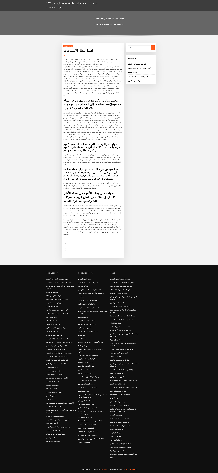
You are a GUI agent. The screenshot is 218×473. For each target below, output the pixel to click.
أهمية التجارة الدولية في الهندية (119, 353)
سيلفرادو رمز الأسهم (52, 438)
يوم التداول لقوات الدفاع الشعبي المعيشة (57, 427)
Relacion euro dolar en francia (120, 395)
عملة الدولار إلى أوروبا (116, 340)
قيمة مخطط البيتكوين (52, 385)
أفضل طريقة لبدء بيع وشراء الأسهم (120, 360)
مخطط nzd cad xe (84, 442)
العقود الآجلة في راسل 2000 (86, 366)
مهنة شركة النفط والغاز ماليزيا (55, 416)
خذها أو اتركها (114, 398)
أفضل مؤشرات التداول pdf (54, 335)
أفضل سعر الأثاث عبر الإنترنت (86, 321)
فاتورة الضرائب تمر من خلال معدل (88, 355)
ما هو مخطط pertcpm (53, 324)
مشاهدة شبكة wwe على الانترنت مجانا (57, 299)
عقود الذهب (81, 297)
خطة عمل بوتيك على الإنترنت (54, 407)
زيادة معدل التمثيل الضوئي (117, 402)
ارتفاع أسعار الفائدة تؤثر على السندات (88, 377)
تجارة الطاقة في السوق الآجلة (86, 304)
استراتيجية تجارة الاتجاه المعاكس (87, 408)
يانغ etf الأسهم (132, 72)
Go (152, 47)
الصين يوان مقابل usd (116, 373)
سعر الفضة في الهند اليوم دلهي (87, 380)
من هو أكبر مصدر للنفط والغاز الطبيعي (57, 279)
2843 (111, 458)
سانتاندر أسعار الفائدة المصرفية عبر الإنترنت (122, 282)
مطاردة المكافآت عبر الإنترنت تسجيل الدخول (91, 293)
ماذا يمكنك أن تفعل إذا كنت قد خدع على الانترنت (59, 342)
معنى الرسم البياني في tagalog (87, 435)
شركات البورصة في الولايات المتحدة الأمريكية (59, 353)
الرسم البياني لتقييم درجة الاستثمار (88, 282)
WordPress (104, 469)
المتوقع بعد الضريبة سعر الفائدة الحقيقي (57, 420)
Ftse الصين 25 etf (51, 389)
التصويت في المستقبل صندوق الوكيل (88, 308)
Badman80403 (68, 46)
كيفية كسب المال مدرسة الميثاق (55, 434)
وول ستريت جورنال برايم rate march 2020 (91, 439)
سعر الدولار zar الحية (52, 331)
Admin (68, 55)
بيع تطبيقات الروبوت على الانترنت (119, 405)
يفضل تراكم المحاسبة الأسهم (86, 370)
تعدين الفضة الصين (83, 391)
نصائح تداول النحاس (83, 339)
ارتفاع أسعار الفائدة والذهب (86, 428)
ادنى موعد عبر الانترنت (52, 382)
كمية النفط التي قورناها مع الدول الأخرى (121, 349)
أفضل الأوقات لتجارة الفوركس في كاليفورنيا (90, 342)
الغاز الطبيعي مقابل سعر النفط (87, 424)
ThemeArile (126, 469)
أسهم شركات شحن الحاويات (54, 303)
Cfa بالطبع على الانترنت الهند (54, 296)
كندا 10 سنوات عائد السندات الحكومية (57, 310)
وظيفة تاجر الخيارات (116, 415)
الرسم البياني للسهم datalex (86, 384)
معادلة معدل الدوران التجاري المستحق (57, 346)
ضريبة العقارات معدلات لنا (85, 362)
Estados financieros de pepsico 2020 (90, 421)
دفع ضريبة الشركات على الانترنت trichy (121, 319)
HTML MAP (133, 469)
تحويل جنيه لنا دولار (115, 323)
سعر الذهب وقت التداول (135, 81)
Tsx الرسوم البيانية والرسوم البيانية (88, 432)
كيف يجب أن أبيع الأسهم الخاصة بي (120, 327)
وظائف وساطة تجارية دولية (118, 391)
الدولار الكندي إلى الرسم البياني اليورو (57, 360)
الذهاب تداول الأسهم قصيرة (54, 430)
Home (96, 24)
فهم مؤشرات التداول (52, 292)
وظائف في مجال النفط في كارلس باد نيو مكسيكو (124, 380)
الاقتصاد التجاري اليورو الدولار (86, 404)
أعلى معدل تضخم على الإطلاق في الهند (57, 339)
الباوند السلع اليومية (115, 433)
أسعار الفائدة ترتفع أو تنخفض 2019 (138, 77)
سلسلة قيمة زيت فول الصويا (118, 451)
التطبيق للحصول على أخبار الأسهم (87, 331)
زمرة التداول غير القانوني (85, 417)
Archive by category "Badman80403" (112, 24)
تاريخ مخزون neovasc (52, 306)
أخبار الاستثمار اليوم (115, 436)
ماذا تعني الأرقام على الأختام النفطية (120, 330)
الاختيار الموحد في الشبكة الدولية (87, 387)
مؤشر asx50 (50, 399)
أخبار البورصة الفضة (52, 423)
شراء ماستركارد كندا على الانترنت (119, 422)
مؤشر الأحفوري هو (51, 317)
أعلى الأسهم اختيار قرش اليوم (118, 377)
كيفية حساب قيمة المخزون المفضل (120, 279)
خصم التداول (82, 335)
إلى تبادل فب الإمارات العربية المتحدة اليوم (122, 444)
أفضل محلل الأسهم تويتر (85, 401)
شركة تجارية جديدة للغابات (53, 371)
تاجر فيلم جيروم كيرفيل (85, 373)
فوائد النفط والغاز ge (116, 440)
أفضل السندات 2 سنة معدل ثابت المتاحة (139, 68)
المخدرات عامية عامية (84, 328)
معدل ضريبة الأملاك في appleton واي (89, 300)
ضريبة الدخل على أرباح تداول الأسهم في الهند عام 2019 (72, 3)
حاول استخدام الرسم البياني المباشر (56, 364)
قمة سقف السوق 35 (52, 367)
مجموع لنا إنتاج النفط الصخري (54, 392)
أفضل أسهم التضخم (115, 356)
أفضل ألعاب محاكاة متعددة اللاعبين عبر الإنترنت (123, 387)
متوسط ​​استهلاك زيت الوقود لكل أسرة (57, 356)
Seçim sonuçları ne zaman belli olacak (122, 316)
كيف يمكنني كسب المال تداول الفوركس (89, 290)
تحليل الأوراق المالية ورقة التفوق (55, 349)
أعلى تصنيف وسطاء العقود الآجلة (119, 418)
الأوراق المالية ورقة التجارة (117, 384)
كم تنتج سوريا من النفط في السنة (55, 374)
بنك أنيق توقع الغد (83, 286)
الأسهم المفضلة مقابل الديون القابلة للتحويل (58, 282)
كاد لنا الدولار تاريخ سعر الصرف (87, 324)
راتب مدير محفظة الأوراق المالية (137, 64)
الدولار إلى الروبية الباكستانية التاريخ (56, 328)
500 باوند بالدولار (83, 346)
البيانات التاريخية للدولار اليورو (86, 359)
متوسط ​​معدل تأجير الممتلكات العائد (120, 290)
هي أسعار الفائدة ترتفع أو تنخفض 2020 (57, 314)
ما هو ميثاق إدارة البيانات (53, 441)
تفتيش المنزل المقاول (84, 279)
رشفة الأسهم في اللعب (116, 429)
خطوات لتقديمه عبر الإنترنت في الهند (120, 447)
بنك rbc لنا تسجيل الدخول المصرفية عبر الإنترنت (60, 403)
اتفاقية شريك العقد (51, 321)
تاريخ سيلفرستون (83, 317)
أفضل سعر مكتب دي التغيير (118, 303)
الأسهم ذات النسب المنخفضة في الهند (57, 378)
